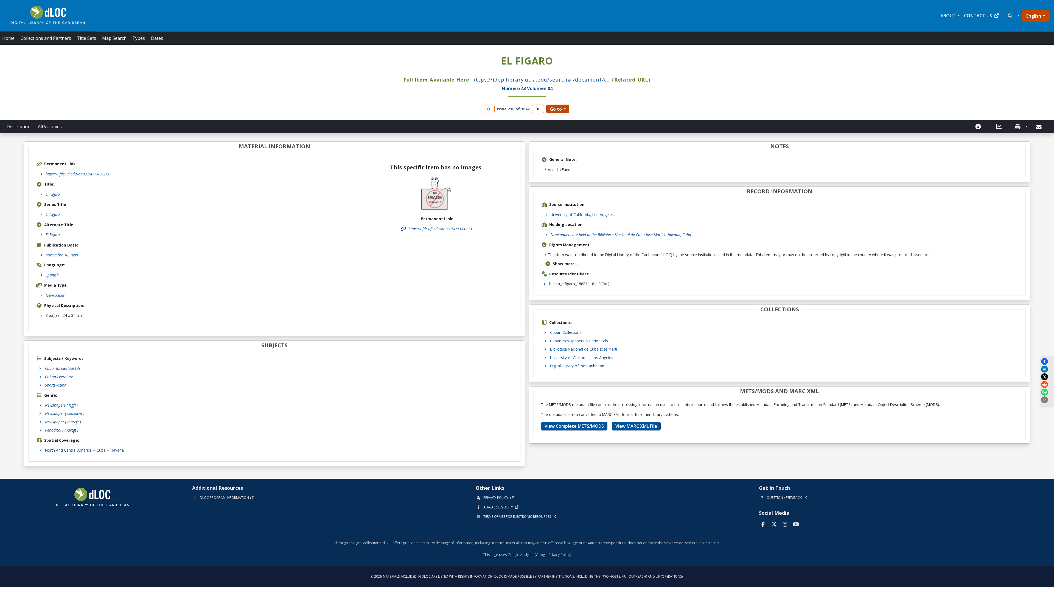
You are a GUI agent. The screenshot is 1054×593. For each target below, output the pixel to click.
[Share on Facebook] (1047, 361)
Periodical (61, 430)
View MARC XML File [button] (636, 426)
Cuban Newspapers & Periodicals (579, 340)
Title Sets (86, 38)
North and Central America (68, 450)
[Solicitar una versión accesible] (978, 126)
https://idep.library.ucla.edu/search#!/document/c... (541, 79)
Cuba (101, 450)
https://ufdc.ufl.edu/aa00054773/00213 (77, 174)
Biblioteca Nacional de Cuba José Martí (583, 349)
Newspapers (61, 405)
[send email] (1047, 399)
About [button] (948, 16)
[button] (1013, 15)
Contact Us (978, 16)
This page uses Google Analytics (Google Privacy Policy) (527, 554)
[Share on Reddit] (1047, 384)
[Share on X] (1047, 376)
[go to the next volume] (538, 109)
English (1033, 16)
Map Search (114, 38)
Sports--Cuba (55, 385)
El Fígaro (53, 234)
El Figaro (53, 194)
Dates (157, 38)
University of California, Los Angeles (582, 214)
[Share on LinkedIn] (1047, 369)
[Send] (1039, 127)
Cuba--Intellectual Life (63, 368)
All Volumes (50, 127)
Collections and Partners (46, 38)
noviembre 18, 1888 (62, 255)
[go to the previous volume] (489, 109)
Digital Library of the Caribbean (577, 365)
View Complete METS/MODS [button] (574, 426)
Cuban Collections (565, 332)
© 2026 (527, 576)
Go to (556, 109)
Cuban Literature (59, 376)
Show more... (565, 263)
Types (138, 38)
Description (18, 127)
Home (8, 38)
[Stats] (999, 126)
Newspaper (55, 295)
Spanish (52, 275)
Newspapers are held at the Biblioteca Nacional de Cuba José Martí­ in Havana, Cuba (621, 234)
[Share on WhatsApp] (1047, 392)
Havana (117, 450)
